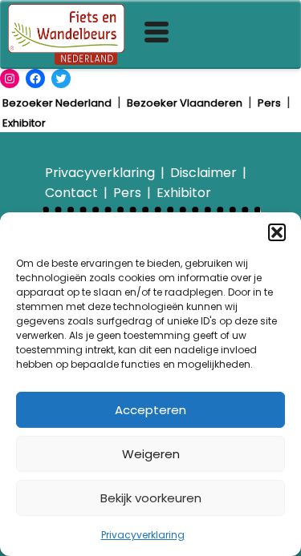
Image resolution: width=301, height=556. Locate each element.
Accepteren (150, 409)
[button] (277, 232)
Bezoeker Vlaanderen (184, 103)
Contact (71, 192)
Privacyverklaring (143, 535)
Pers (269, 103)
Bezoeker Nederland (57, 103)
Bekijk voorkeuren (150, 498)
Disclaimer (203, 172)
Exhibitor (24, 123)
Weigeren (151, 453)
